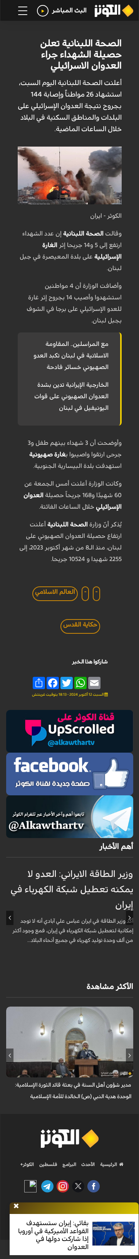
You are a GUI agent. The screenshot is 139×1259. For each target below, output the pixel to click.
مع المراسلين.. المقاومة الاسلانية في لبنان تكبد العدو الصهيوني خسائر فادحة (71, 355)
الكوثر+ (27, 1164)
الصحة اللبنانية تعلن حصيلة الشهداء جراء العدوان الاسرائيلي (81, 54)
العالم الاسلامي (55, 592)
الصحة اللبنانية (83, 233)
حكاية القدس (80, 624)
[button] (129, 917)
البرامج (68, 1164)
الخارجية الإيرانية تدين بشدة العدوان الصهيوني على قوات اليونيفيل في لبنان (71, 396)
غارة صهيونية (47, 454)
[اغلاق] (16, 1206)
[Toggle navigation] (23, 11)
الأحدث (87, 1164)
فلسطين (48, 1164)
